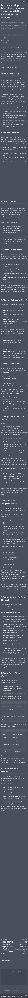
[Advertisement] (14, 181)
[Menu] (26, 996)
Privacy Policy (21, 990)
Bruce (4, 32)
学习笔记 (20, 35)
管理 (10, 35)
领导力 (5, 35)
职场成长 (15, 35)
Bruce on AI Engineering (11, 996)
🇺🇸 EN (24, 1)
